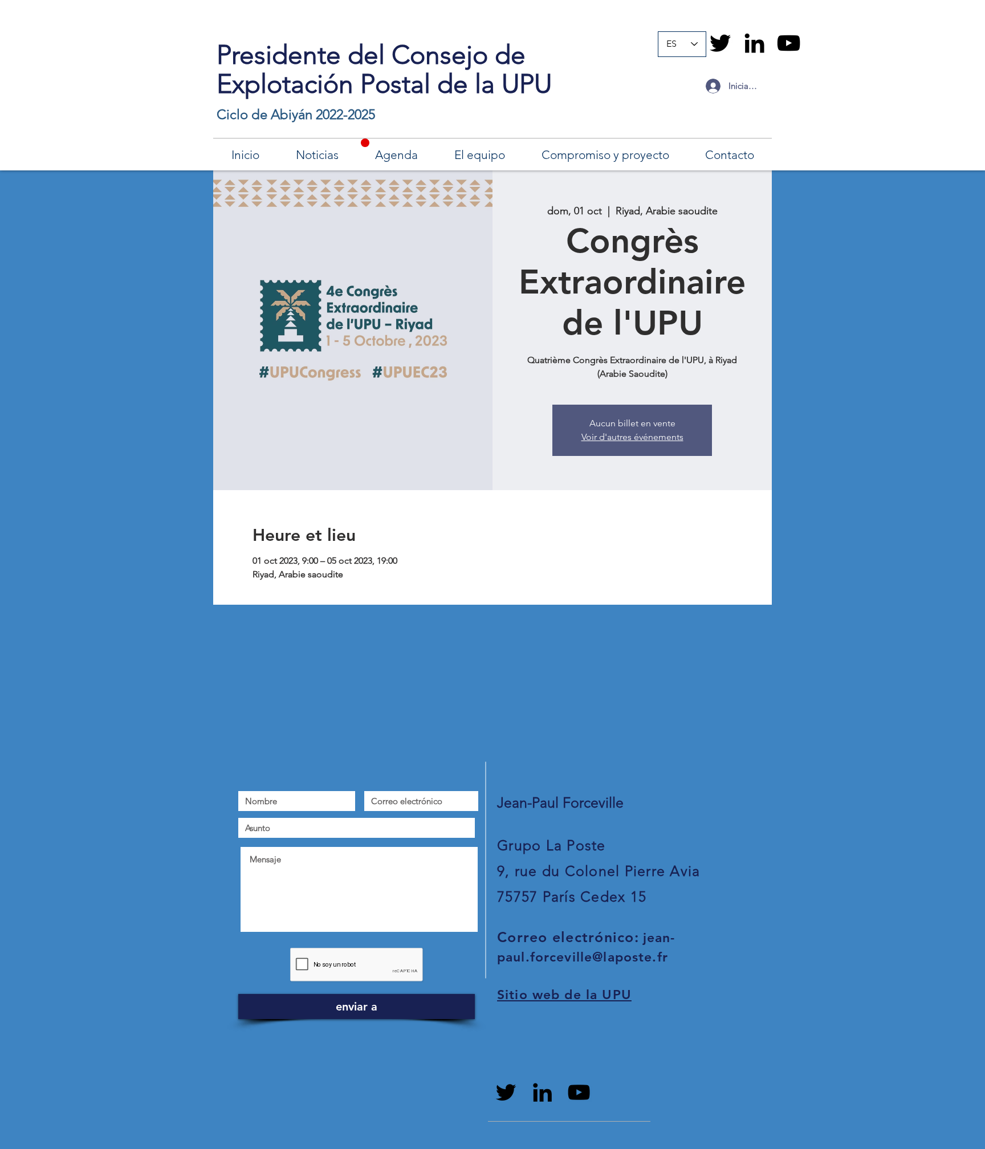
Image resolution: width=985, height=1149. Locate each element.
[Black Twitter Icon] (720, 43)
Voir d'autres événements (632, 436)
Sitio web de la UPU (564, 995)
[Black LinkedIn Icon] (754, 43)
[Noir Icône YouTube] (789, 43)
